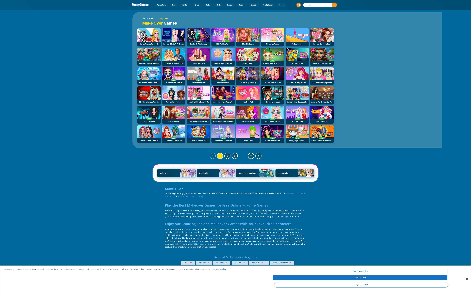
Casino (242, 5)
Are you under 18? (361, 285)
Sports (254, 5)
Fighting (185, 5)
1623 (263, 262)
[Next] (258, 156)
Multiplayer (268, 5)
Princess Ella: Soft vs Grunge (191, 196)
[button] (298, 5)
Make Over (163, 18)
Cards (229, 5)
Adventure (161, 5)
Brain (197, 5)
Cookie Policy (221, 269)
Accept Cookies (360, 277)
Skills (208, 5)
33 (244, 262)
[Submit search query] (334, 5)
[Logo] (140, 5)
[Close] (467, 279)
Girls (219, 5)
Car (173, 5)
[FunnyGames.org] (143, 18)
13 (226, 262)
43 (191, 262)
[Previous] (213, 156)
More (281, 5)
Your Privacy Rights (360, 271)
